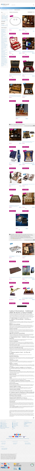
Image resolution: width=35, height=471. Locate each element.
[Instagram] (20, 434)
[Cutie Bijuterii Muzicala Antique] (28, 199)
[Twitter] (18, 434)
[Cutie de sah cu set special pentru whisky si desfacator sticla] (28, 89)
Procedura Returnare (4, 423)
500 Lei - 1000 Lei (4, 18)
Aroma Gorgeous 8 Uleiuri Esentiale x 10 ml (21, 226)
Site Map (14, 426)
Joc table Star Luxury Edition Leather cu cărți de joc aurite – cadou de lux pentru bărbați (28, 142)
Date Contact (3, 428)
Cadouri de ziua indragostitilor (3, 51)
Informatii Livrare (4, 424)
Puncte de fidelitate (4, 425)
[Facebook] (15, 434)
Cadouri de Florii (3, 43)
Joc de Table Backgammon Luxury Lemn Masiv (15, 277)
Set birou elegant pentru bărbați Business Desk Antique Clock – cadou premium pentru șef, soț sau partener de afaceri (28, 28)
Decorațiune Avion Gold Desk (13, 297)
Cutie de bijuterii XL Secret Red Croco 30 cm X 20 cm (15, 51)
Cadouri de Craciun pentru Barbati (3, 31)
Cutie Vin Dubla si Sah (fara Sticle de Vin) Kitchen (27, 74)
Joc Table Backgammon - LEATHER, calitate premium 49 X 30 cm (14, 256)
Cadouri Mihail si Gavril (4, 54)
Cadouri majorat (3, 53)
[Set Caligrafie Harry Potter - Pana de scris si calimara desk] (28, 249)
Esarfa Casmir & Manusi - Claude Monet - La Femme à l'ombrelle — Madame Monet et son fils (28, 277)
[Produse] (1, 8)
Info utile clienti (3, 421)
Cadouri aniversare (3, 34)
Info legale (14, 421)
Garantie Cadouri (15, 424)
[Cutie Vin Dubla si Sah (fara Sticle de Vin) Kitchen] (28, 66)
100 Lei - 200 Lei (4, 16)
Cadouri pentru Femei (4, 449)
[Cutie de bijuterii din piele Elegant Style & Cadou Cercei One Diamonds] (28, 177)
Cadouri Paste (3, 57)
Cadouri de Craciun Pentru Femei (3, 29)
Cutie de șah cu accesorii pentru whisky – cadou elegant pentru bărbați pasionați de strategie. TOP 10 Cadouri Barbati (15, 74)
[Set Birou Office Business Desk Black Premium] (15, 135)
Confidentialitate (15, 423)
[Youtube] (16, 434)
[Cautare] (33, 5)
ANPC (14, 428)
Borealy (3, 24)
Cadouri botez (3, 35)
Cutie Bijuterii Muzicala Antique (26, 205)
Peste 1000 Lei (4, 20)
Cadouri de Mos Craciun (4, 44)
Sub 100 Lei (3, 15)
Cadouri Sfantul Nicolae (4, 62)
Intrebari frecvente (15, 425)
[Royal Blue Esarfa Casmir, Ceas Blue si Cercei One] (15, 156)
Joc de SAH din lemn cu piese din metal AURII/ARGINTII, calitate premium (14, 206)
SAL (12, 429)
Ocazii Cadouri (11, 9)
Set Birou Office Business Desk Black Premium (15, 141)
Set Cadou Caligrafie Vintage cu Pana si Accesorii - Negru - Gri (14, 184)
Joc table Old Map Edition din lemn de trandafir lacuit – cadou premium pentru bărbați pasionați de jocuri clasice (15, 96)
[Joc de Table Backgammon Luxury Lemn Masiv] (15, 270)
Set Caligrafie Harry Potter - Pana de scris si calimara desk (27, 256)
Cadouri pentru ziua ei (4, 59)
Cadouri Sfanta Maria (4, 61)
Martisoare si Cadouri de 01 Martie (4, 63)
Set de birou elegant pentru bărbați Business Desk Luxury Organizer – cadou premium (28, 298)
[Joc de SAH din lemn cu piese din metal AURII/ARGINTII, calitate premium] (15, 198)
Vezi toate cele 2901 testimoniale (28, 125)
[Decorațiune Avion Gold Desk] (15, 291)
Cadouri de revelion (3, 46)
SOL (13, 427)
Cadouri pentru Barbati (4, 448)
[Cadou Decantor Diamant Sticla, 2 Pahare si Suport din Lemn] (22, 110)
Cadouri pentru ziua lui (4, 60)
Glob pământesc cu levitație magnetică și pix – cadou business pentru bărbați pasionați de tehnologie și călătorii (28, 51)
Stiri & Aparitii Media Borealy (5, 427)
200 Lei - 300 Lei (4, 17)
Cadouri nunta (3, 55)
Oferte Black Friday (3, 64)
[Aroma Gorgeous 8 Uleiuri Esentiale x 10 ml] (22, 220)
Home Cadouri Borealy (4, 9)
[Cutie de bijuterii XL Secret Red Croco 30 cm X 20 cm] (15, 43)
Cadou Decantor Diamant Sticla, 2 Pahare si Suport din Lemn (21, 117)
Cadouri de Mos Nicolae (4, 45)
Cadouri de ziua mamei (4, 52)
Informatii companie (4, 426)
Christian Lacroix (4, 25)
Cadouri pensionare (3, 58)
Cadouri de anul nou (3, 39)
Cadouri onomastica (3, 56)
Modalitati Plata (4, 422)
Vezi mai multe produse (22, 306)
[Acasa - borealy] (5, 4)
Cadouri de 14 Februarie (4, 38)
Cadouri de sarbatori (4, 47)
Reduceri (2, 65)
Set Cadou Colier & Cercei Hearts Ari (14, 28)
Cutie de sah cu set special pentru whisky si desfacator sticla (27, 96)
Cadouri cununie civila (4, 37)
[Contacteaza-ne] (31, 8)
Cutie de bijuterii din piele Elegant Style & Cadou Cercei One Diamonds (28, 184)
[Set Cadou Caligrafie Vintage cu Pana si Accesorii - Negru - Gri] (15, 177)
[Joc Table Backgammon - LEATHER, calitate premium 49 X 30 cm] (15, 249)
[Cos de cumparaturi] (33, 8)
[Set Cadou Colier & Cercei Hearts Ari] (15, 21)
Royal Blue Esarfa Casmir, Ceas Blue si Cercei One (15, 163)
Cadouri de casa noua (4, 40)
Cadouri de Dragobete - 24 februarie (4, 42)
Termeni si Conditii (15, 422)
